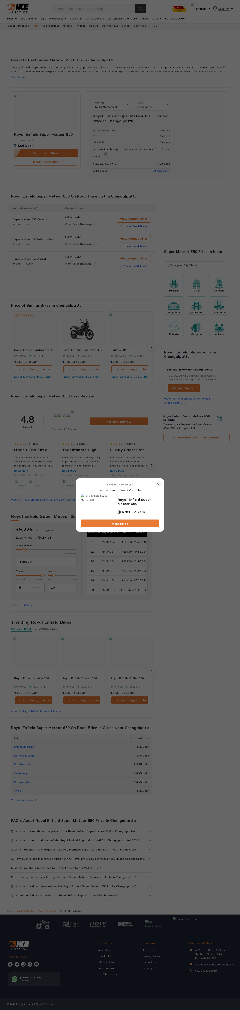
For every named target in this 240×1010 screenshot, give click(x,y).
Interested (120, 523)
